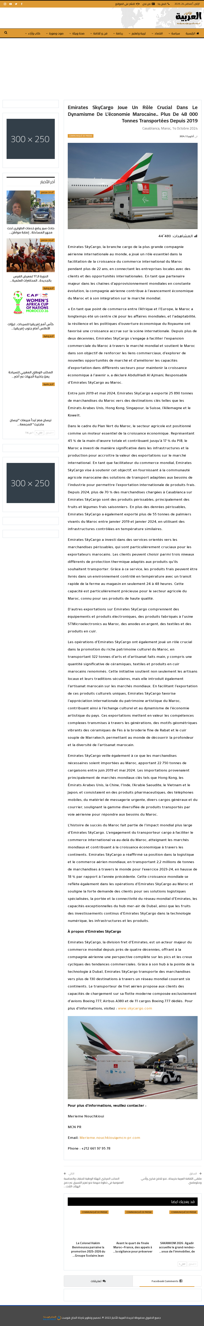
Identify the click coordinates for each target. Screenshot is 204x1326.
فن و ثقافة (100, 33)
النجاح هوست (69, 1317)
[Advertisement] (102, 68)
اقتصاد (159, 33)
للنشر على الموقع (125, 3)
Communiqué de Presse (80, 136)
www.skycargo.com (135, 1009)
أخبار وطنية (48, 288)
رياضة (119, 33)
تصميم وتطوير (93, 1317)
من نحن (146, 3)
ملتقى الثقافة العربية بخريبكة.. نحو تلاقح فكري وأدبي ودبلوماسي (171, 1180)
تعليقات (96, 1281)
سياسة (175, 33)
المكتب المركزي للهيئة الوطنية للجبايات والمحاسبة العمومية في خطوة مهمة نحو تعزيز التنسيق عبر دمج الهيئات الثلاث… (94, 1182)
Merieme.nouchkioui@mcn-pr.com (109, 1138)
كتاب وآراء (34, 33)
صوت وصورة (56, 33)
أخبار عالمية (48, 384)
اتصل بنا (162, 3)
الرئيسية (190, 33)
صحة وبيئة (78, 33)
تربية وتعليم (139, 33)
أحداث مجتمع (47, 192)
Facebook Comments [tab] (165, 1281)
